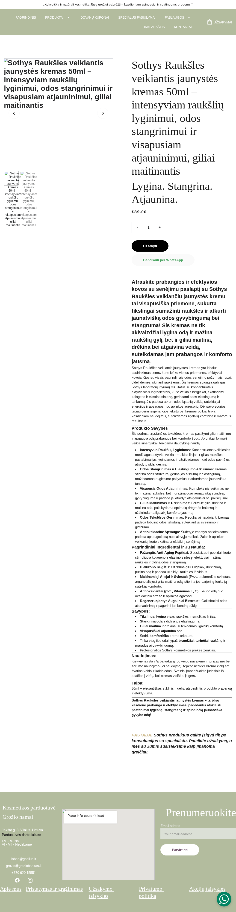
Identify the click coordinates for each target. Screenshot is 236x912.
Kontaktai (183, 27)
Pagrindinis (25, 17)
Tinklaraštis (153, 27)
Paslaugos (174, 17)
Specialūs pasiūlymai (137, 17)
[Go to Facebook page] (17, 880)
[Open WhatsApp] (224, 899)
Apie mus (10, 889)
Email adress (170, 826)
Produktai (54, 17)
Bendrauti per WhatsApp (163, 260)
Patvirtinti (180, 850)
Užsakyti (150, 246)
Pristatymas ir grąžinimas (54, 889)
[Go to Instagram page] (30, 880)
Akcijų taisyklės (207, 889)
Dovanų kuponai (94, 17)
